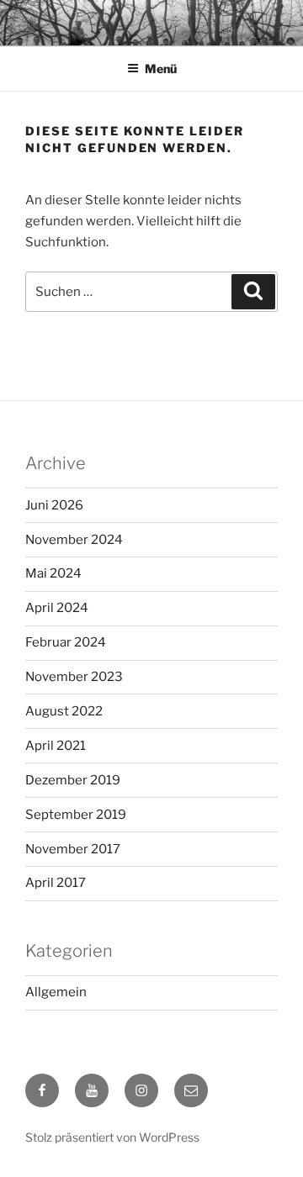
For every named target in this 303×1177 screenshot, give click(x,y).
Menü (161, 68)
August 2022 (64, 711)
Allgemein (56, 992)
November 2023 (74, 676)
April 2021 (55, 745)
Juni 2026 (54, 505)
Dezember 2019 (72, 780)
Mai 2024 (53, 573)
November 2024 (74, 539)
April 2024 (56, 607)
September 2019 (75, 814)
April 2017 (55, 882)
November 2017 (72, 849)
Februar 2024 (65, 642)
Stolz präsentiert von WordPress (112, 1137)
